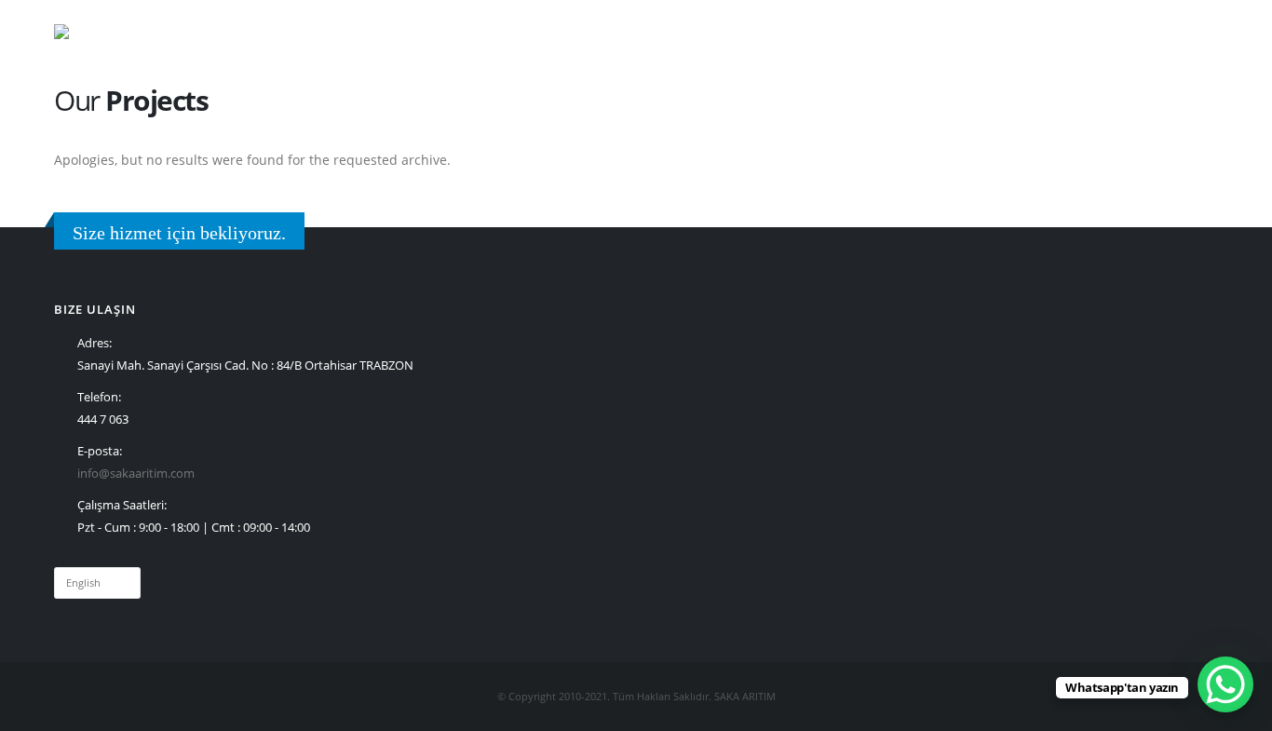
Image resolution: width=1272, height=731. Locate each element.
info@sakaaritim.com (136, 473)
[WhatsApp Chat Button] (1225, 684)
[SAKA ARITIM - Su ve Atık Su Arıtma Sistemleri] (101, 31)
